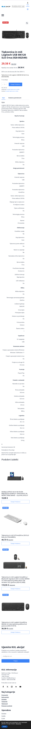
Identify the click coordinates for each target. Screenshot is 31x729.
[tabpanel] (15, 278)
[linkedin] (16, 686)
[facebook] (3, 686)
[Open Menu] (3, 15)
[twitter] (7, 686)
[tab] (3, 98)
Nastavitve (18, 723)
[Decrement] (3, 84)
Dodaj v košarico (15, 84)
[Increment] (6, 84)
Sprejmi (4, 726)
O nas (3, 718)
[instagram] (11, 686)
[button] (27, 23)
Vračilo (3, 716)
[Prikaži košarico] (27, 9)
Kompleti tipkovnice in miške (13, 89)
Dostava (4, 713)
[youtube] (20, 686)
